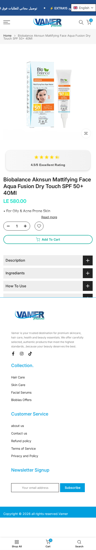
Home (7, 35)
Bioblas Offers (21, 400)
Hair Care (18, 377)
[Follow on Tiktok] (30, 353)
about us (17, 426)
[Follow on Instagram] (22, 353)
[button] (83, 7)
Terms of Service (23, 448)
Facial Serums (21, 392)
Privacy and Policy (24, 456)
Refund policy (21, 441)
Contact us (19, 433)
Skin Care (18, 385)
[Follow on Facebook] (13, 353)
